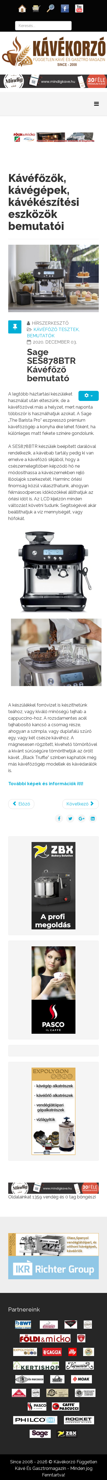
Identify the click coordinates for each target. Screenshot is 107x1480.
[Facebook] (65, 8)
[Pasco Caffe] (53, 989)
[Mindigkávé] (53, 1188)
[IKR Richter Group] (53, 1267)
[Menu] (96, 104)
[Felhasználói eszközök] (88, 396)
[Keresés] (51, 8)
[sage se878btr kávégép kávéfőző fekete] (53, 571)
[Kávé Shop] (36, 8)
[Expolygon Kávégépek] (53, 1244)
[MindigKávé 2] (53, 81)
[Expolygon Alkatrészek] (53, 1110)
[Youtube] (79, 8)
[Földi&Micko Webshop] (53, 136)
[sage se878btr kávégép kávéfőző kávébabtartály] (56, 651)
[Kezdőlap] (22, 8)
